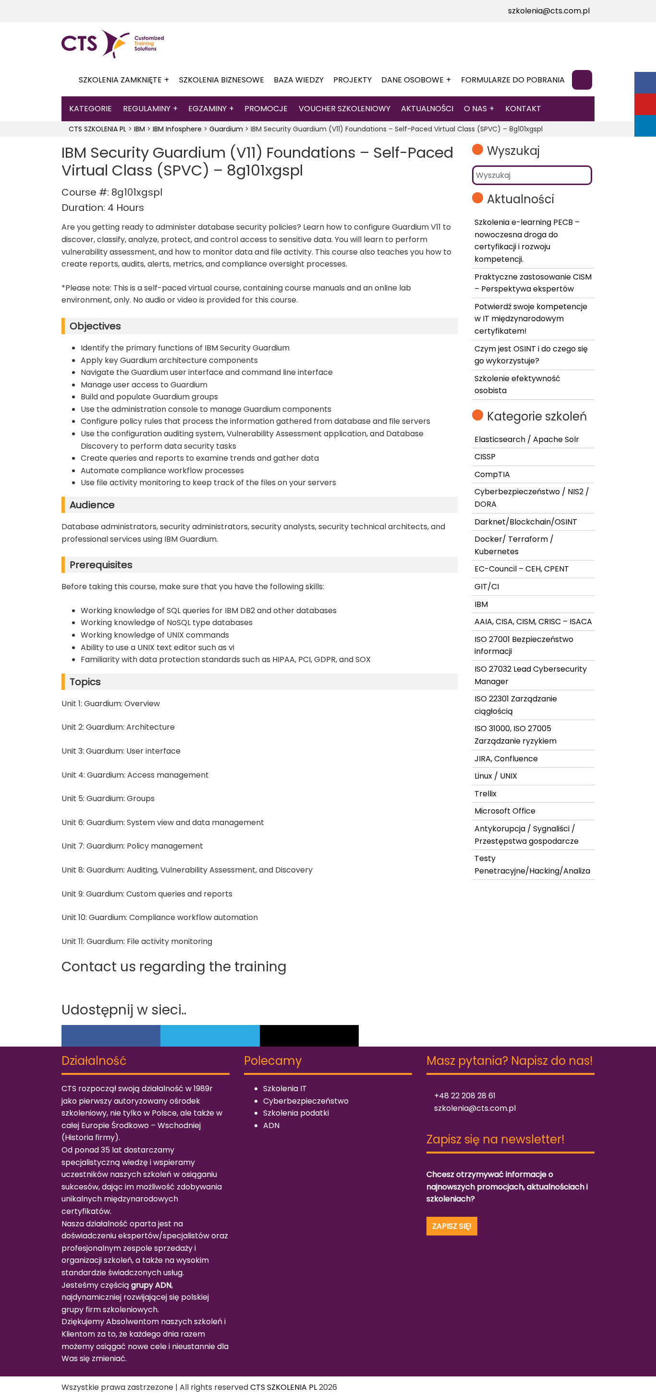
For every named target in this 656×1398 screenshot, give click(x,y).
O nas (475, 108)
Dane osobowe (412, 79)
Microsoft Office (504, 810)
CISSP (485, 456)
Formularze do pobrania (513, 79)
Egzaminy (207, 108)
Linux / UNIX (495, 775)
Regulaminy (146, 108)
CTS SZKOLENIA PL (283, 1387)
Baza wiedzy (299, 79)
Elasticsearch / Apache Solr (526, 439)
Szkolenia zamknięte (120, 79)
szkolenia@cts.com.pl (548, 10)
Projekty (352, 79)
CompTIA (492, 474)
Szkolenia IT (285, 1088)
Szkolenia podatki (296, 1112)
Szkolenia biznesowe (221, 79)
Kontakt (523, 108)
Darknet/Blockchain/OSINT (525, 521)
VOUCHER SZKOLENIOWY (344, 108)
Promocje (266, 108)
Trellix (485, 793)
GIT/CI (486, 586)
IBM (481, 604)
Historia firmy (90, 1137)
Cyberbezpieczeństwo (306, 1101)
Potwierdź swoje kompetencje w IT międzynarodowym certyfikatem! (530, 319)
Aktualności (427, 108)
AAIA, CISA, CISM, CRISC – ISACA (533, 621)
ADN (271, 1125)
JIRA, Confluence (506, 758)
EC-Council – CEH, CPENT (521, 568)
